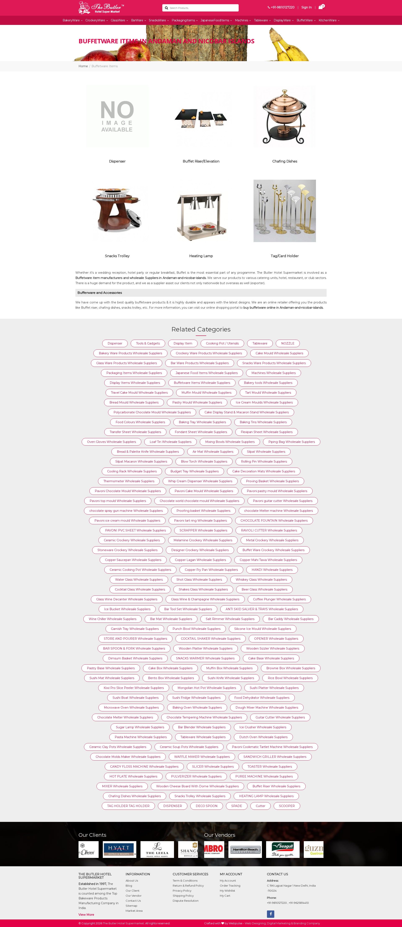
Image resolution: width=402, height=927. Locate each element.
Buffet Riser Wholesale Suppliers (276, 786)
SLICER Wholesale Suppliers (213, 766)
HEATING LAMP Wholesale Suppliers (266, 796)
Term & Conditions (185, 880)
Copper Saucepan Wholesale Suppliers (133, 560)
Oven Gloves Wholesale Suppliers (111, 442)
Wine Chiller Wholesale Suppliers (112, 619)
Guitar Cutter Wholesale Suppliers (280, 717)
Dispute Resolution (185, 900)
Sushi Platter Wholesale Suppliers (274, 688)
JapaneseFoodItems (215, 20)
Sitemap (131, 905)
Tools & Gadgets (148, 343)
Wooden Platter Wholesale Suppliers (205, 648)
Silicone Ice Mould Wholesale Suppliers (262, 629)
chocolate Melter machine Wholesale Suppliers (278, 511)
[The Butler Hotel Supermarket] (117, 8)
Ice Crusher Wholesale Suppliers (262, 727)
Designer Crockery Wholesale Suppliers (200, 550)
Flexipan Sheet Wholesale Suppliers (266, 432)
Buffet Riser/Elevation (201, 161)
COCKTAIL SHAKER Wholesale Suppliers (210, 639)
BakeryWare (71, 20)
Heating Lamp (201, 256)
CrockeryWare (95, 20)
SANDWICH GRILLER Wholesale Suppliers (275, 757)
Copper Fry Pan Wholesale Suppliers (211, 570)
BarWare (137, 20)
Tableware (261, 20)
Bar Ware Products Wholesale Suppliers (200, 363)
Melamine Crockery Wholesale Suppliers (203, 540)
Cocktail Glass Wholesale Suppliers (140, 589)
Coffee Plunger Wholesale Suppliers (279, 599)
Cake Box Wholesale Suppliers (170, 668)
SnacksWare (158, 20)
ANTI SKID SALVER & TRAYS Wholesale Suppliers (262, 609)
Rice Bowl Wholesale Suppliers (290, 678)
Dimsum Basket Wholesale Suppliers (135, 658)
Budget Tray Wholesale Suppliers (194, 471)
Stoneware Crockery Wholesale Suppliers (127, 550)
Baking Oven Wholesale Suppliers (197, 707)
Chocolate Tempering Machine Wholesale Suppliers (204, 717)
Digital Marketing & (280, 923)
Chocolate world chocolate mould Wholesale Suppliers (199, 501)
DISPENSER (172, 806)
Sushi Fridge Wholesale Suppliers (196, 698)
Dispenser (117, 161)
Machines (242, 20)
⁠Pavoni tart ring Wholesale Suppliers (200, 520)
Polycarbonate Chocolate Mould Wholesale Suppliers (152, 412)
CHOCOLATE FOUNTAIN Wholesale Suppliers (274, 520)
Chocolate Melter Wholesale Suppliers (125, 717)
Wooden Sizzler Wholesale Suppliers (272, 648)
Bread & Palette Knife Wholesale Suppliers (148, 452)
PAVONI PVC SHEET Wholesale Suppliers (135, 530)
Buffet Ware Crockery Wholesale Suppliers (273, 550)
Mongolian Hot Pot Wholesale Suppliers (207, 688)
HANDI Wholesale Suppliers (272, 570)
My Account (228, 880)
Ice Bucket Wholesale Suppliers (127, 609)
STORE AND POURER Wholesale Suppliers (135, 639)
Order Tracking (230, 885)
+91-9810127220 (282, 7)
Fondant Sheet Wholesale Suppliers (201, 432)
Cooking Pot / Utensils (222, 343)
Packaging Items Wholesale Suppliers (134, 373)
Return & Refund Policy (188, 885)
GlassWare (118, 20)
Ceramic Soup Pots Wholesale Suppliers (189, 747)
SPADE (236, 806)
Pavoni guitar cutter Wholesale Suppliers (282, 501)
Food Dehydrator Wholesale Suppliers (261, 698)
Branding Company (307, 923)
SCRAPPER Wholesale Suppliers (203, 530)
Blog (129, 885)
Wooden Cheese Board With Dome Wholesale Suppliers (197, 786)
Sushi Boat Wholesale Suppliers (135, 698)
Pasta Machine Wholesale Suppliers (141, 737)
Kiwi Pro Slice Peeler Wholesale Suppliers (134, 688)
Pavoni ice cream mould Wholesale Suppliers (127, 520)
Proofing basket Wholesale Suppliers (203, 511)
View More (86, 915)
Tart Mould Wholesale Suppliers (268, 393)
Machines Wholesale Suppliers (273, 373)
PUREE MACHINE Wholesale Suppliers (264, 776)
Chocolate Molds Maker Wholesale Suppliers (128, 757)
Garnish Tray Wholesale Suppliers (135, 629)
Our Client (132, 890)
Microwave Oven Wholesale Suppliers (131, 707)
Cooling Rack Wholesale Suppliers (132, 471)
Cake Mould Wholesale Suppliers (279, 353)
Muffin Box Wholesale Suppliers (229, 668)
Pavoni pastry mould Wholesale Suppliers (277, 491)
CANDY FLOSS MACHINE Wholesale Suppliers (144, 766)
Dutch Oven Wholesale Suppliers (263, 737)
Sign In (307, 7)
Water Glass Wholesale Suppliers (139, 579)
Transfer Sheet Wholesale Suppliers (135, 432)
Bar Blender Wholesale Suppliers (201, 727)
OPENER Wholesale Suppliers (276, 639)
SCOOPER (287, 806)
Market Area (134, 910)
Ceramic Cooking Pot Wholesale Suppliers (140, 570)
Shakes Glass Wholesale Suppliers (203, 589)
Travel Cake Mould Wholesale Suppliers (139, 393)
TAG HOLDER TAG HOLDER (128, 806)
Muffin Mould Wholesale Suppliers (206, 393)
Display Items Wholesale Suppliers (135, 383)
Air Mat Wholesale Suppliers (213, 452)
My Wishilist (227, 890)
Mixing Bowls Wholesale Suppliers (230, 442)
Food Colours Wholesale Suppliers (140, 422)
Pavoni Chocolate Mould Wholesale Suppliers (128, 491)
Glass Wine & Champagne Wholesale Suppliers (205, 599)
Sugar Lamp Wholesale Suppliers (140, 727)
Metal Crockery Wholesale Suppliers (272, 540)
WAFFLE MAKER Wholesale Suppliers (202, 757)
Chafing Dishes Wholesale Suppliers (134, 796)
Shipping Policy (183, 895)
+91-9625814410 (299, 902)
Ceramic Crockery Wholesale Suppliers (132, 540)
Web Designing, (255, 923)
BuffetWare (305, 20)
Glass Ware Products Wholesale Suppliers (126, 363)
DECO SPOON (207, 806)
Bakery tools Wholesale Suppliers (268, 383)
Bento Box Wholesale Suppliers (171, 678)
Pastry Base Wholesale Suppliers (111, 668)
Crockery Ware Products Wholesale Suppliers (209, 353)
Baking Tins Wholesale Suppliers (263, 422)
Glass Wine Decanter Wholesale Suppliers (126, 599)
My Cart (225, 895)
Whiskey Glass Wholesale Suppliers (261, 579)
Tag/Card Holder (285, 256)
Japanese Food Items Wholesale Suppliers (207, 373)
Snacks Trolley (117, 256)
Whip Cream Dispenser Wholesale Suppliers (200, 481)
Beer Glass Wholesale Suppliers (264, 589)
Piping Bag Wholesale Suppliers (291, 442)
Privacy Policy (182, 890)
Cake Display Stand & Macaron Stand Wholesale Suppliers (247, 412)
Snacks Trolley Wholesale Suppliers (200, 796)
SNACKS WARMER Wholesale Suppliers (205, 658)
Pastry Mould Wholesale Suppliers (197, 402)
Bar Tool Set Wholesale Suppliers (188, 609)
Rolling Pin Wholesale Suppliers (264, 461)
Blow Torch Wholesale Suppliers (204, 461)
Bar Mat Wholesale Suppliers (171, 619)
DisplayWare (282, 20)
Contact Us (133, 900)
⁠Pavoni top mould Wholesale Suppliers (118, 501)
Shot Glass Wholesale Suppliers (199, 579)
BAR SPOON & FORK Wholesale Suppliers (134, 648)
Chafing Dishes (284, 161)
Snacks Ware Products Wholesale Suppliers (274, 363)
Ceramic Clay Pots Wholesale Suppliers (117, 747)
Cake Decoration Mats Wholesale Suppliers (263, 471)
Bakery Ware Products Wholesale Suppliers (130, 353)
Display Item (183, 343)
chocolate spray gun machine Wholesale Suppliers (126, 511)
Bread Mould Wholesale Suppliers (134, 402)
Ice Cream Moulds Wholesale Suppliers (264, 402)
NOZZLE (287, 343)
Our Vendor (134, 895)
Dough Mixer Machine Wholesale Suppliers (267, 707)
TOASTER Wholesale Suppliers (269, 766)
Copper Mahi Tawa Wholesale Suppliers (268, 560)
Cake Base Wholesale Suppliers (271, 658)
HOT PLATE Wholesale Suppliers (133, 776)
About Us (132, 880)
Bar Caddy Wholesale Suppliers (290, 619)
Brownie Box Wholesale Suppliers (290, 668)
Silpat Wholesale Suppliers (266, 452)
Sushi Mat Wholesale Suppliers (112, 678)
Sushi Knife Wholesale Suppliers (231, 678)
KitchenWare (328, 20)
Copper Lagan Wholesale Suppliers (200, 560)
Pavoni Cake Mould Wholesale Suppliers (204, 491)
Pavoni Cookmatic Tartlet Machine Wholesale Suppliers (272, 747)
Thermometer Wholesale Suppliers (128, 481)
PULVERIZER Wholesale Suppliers (196, 776)
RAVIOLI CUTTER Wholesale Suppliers (269, 530)
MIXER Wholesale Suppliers (122, 786)
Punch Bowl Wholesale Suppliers (196, 629)
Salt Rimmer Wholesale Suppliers (230, 619)
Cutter (260, 806)
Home (83, 66)
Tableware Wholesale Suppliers (202, 737)
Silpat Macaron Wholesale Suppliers (141, 461)
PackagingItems (184, 20)
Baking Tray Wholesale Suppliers (202, 422)
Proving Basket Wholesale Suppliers (272, 481)
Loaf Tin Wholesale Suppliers (170, 442)
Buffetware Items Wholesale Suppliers (202, 383)
